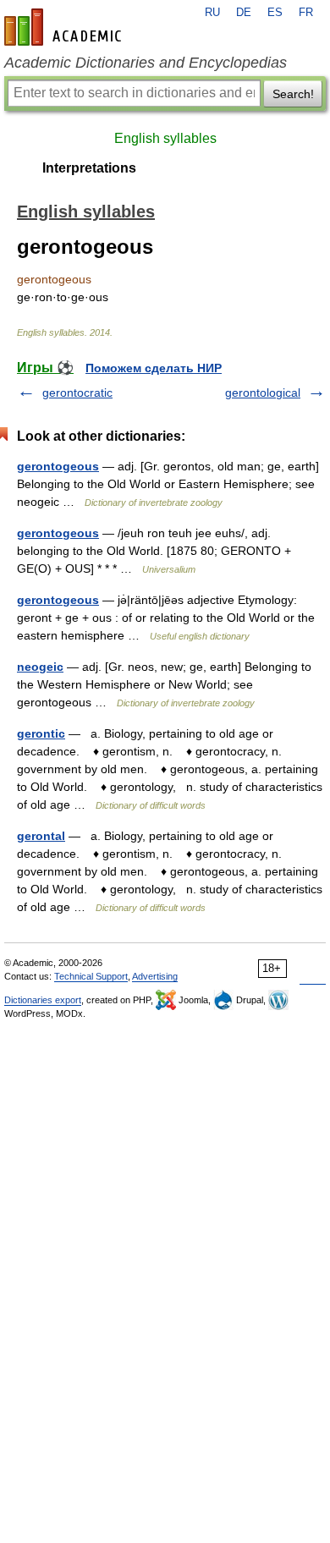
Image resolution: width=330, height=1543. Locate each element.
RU (212, 13)
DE (243, 13)
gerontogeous (58, 466)
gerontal (41, 836)
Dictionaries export (42, 1000)
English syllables (165, 138)
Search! (293, 94)
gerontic (41, 733)
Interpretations (89, 168)
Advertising (155, 976)
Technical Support (91, 976)
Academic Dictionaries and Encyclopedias (145, 62)
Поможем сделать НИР (153, 368)
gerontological (262, 392)
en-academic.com (65, 27)
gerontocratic (77, 392)
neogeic (40, 666)
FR (306, 13)
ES (275, 13)
